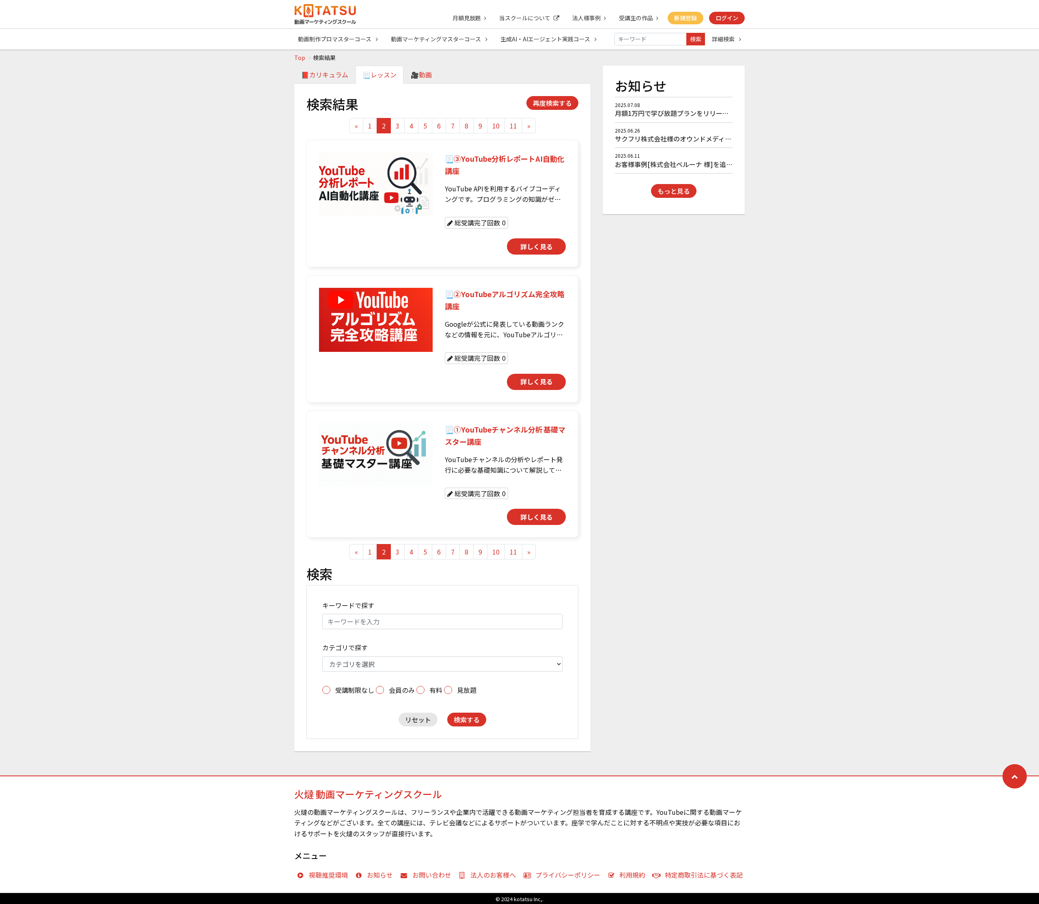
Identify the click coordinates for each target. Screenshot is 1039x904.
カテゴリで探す (345, 647)
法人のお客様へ (493, 875)
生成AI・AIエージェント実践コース (545, 39)
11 (513, 126)
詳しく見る (536, 246)
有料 (435, 690)
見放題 (466, 690)
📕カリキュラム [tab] (324, 74)
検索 (695, 39)
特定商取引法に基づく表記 (704, 875)
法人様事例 (586, 18)
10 (496, 126)
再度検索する (552, 103)
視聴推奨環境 (328, 875)
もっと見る (673, 191)
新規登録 (685, 18)
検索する (467, 719)
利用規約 (632, 875)
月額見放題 (467, 18)
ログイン (727, 18)
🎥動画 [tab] (421, 74)
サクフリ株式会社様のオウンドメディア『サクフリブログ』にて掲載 (715, 139)
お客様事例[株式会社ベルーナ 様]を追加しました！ (690, 164)
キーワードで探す (348, 605)
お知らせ (380, 875)
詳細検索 (724, 39)
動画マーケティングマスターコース (436, 39)
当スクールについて (524, 18)
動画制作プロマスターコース (335, 39)
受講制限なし (354, 690)
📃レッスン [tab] (379, 74)
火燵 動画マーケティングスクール (368, 794)
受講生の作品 (636, 18)
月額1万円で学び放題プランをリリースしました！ (688, 113)
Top (299, 58)
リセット (418, 719)
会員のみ (402, 690)
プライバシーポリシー (567, 875)
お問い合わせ (431, 875)
